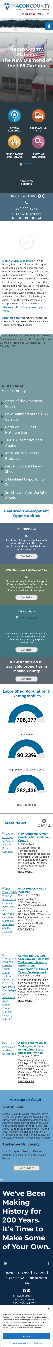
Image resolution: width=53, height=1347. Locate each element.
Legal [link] (27, 1283)
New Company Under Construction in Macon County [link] (34, 837)
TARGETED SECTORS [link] (26, 182)
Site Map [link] (23, 1272)
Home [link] (9, 1272)
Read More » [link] (26, 871)
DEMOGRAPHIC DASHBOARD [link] (14, 155)
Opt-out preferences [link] (17, 1343)
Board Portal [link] (38, 1278)
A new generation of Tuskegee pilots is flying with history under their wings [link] (32, 1048)
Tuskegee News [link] (14, 1278)
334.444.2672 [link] (26, 208)
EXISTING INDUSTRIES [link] (39, 155)
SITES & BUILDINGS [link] (14, 129)
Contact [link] (39, 1272)
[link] (49, 26)
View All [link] (44, 825)
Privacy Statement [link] (34, 1343)
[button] (48, 1308)
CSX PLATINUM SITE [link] (38, 129)
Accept (26, 1336)
